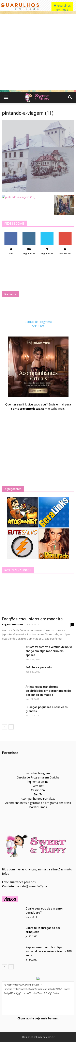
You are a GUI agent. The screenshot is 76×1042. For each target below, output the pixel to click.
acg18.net (38, 326)
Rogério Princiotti (12, 624)
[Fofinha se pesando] (12, 672)
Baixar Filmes (38, 807)
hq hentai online (38, 782)
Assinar (65, 233)
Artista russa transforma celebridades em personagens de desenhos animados (48, 690)
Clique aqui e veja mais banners (38, 1018)
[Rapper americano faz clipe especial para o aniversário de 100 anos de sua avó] (12, 952)
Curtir (10, 233)
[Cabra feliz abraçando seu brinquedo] (12, 933)
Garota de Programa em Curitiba (38, 777)
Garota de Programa (38, 322)
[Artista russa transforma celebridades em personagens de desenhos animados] (12, 692)
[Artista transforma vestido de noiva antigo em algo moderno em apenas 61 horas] (12, 652)
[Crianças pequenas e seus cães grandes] (12, 712)
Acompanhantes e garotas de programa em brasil (38, 803)
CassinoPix (38, 790)
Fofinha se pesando (39, 667)
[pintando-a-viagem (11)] (38, 190)
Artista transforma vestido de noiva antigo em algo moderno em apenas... (49, 651)
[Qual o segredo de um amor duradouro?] (12, 914)
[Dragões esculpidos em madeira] (38, 596)
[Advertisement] (38, 52)
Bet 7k (38, 794)
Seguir (29, 233)
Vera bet (38, 786)
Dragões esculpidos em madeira (32, 619)
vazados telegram (38, 773)
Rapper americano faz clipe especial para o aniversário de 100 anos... (49, 951)
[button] (70, 97)
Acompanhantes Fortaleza (38, 798)
